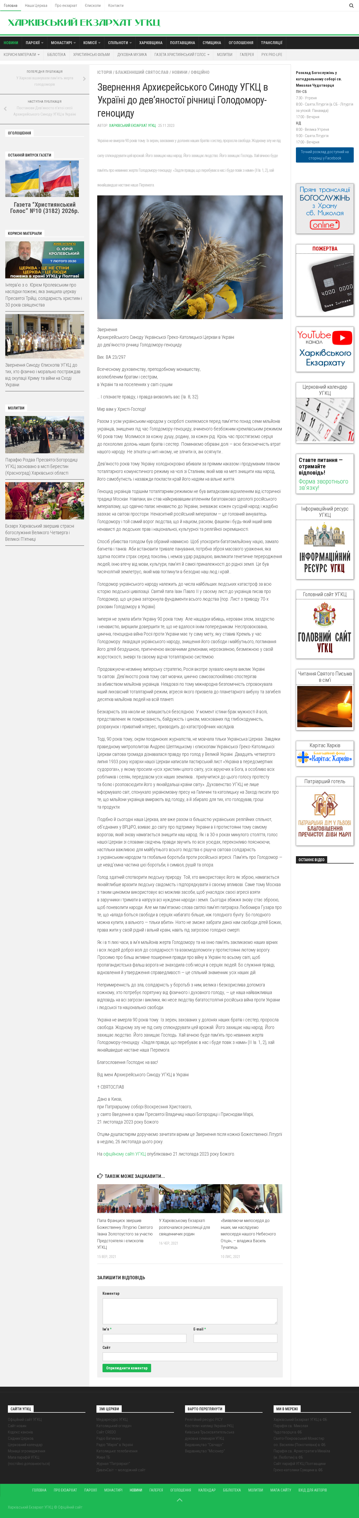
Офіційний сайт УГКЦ (25, 1419)
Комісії (90, 42)
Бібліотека (56, 55)
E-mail (199, 1329)
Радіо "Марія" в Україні (114, 1444)
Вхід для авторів (313, 1490)
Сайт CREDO (106, 1432)
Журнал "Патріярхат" (113, 1463)
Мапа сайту (280, 1490)
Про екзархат (66, 5)
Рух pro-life (271, 55)
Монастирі (61, 42)
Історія (104, 72)
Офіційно (200, 72)
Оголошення (241, 42)
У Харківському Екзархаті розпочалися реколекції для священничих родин (184, 1227)
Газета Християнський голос (180, 55)
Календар (207, 1490)
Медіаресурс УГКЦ (112, 1419)
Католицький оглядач (113, 1425)
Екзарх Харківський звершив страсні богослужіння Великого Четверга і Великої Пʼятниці (39, 532)
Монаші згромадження (26, 1451)
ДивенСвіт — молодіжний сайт (121, 1470)
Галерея (247, 55)
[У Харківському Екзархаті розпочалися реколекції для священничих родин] (189, 1198)
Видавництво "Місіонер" (205, 1451)
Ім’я (106, 1329)
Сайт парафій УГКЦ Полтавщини (300, 1463)
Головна (10, 5)
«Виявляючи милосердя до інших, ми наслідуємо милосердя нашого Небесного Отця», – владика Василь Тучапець (248, 1234)
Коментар (110, 1293)
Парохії (33, 42)
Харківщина (150, 42)
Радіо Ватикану (108, 1438)
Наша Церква (36, 5)
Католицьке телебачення (116, 1451)
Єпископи (93, 5)
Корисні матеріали (20, 55)
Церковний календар (25, 1444)
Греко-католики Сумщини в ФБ (298, 1470)
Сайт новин (17, 1425)
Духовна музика (132, 55)
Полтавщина (182, 42)
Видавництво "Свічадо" (204, 1444)
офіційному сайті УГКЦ (124, 1154)
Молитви (224, 55)
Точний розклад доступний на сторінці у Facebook (325, 154)
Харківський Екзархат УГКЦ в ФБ (300, 1419)
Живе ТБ (103, 1457)
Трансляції (271, 42)
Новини (11, 42)
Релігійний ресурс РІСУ (204, 1419)
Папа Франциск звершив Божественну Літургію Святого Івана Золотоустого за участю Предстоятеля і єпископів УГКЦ (125, 1234)
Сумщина (212, 42)
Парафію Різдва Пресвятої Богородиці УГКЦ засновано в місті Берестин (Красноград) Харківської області (41, 466)
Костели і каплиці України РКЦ (209, 1425)
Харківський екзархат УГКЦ (132, 125)
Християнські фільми (91, 55)
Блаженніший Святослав (141, 72)
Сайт (106, 1347)
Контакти (116, 5)
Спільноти (118, 42)
